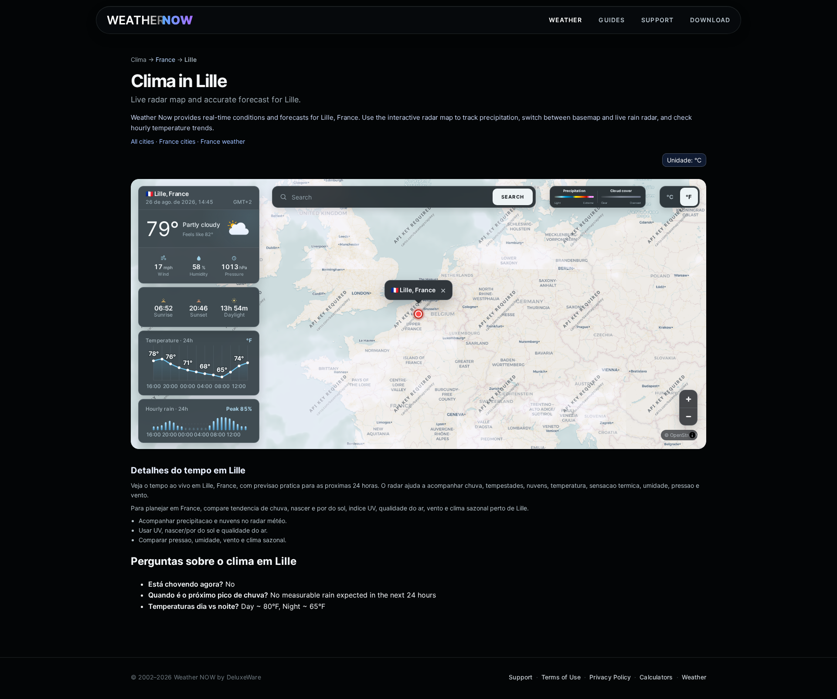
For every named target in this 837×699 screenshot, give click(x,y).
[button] (418, 314)
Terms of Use (561, 677)
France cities (177, 141)
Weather (565, 20)
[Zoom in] (688, 399)
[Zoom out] (688, 416)
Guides (612, 20)
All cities (142, 141)
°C (670, 196)
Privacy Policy (610, 677)
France (165, 59)
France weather (223, 141)
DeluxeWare (244, 677)
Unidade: (684, 160)
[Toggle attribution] (692, 435)
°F (689, 196)
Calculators (656, 677)
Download (710, 20)
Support (657, 20)
